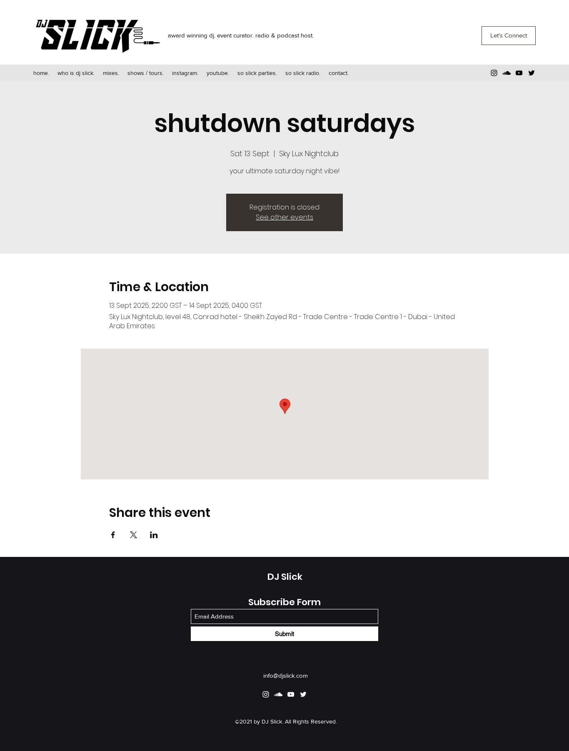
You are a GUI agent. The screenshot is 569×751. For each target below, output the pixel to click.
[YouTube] (519, 73)
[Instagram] (494, 73)
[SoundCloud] (506, 73)
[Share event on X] (133, 534)
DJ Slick (284, 576)
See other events (284, 217)
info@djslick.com (285, 675)
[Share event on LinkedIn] (154, 534)
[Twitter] (531, 73)
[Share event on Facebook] (113, 534)
